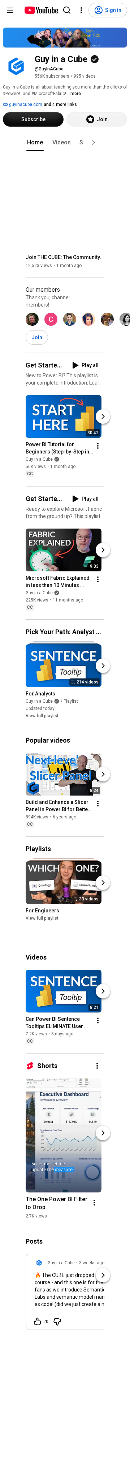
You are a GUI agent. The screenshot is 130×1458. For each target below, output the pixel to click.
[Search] (66, 10)
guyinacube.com (25, 104)
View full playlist (42, 715)
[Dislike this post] (57, 1321)
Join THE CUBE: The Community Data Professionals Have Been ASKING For (65, 257)
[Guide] (10, 10)
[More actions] (98, 446)
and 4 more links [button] (60, 104)
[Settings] (81, 10)
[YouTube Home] (41, 10)
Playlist (71, 701)
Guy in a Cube (39, 459)
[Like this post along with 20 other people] (37, 1321)
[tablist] (65, 142)
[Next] (103, 417)
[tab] (35, 142)
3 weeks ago (91, 1262)
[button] (93, 142)
